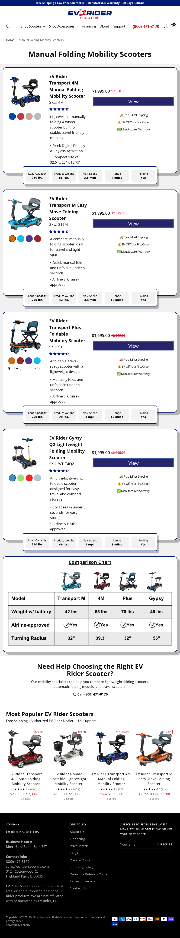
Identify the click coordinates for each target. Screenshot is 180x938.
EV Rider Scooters (39, 917)
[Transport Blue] (20, 238)
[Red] (20, 116)
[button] (59, 109)
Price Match (79, 846)
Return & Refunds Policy (89, 874)
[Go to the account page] (164, 26)
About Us (77, 832)
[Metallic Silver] (37, 477)
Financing (77, 839)
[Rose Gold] (29, 116)
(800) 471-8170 (17, 861)
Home (10, 40)
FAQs (74, 853)
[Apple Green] (20, 477)
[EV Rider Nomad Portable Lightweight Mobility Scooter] (68, 748)
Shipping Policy (81, 867)
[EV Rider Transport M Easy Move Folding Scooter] (154, 748)
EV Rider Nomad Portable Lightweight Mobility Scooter (68, 779)
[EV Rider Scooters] (90, 14)
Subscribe (164, 844)
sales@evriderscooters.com (27, 866)
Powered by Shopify (18, 924)
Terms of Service (82, 881)
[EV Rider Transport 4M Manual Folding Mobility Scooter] (111, 748)
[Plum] (29, 238)
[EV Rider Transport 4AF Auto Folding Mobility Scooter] (26, 748)
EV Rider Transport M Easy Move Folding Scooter (154, 779)
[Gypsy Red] (29, 477)
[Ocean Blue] (12, 477)
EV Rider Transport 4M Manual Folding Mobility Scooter (111, 779)
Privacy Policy (80, 860)
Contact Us (78, 888)
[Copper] (12, 238)
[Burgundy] (37, 238)
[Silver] (37, 116)
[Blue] (12, 116)
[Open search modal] (7, 26)
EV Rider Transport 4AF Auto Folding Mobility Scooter (26, 779)
